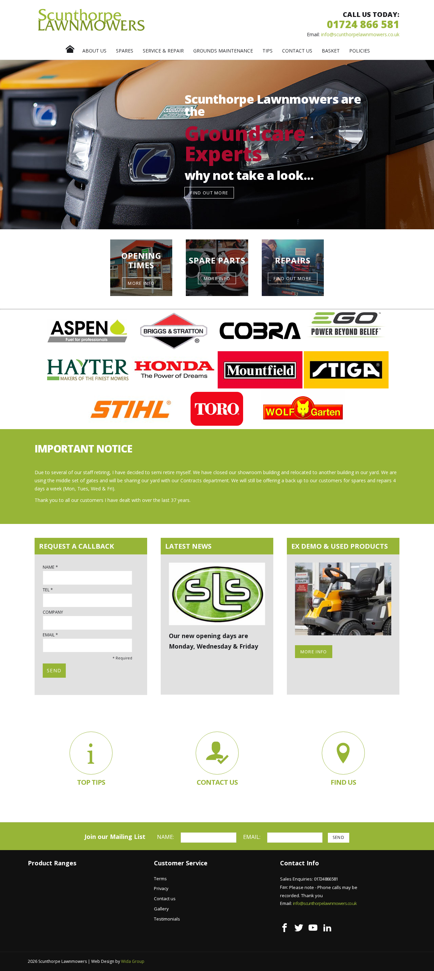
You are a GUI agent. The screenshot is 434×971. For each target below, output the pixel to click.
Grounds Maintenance (223, 50)
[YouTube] (313, 927)
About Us (94, 50)
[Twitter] (298, 927)
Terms (160, 878)
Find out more (209, 193)
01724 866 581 (363, 24)
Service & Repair (163, 50)
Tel (46, 590)
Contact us (297, 50)
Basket (331, 50)
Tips (267, 50)
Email (49, 635)
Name (49, 567)
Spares (124, 50)
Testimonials (167, 919)
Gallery (161, 909)
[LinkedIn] (327, 927)
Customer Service (181, 863)
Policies (359, 50)
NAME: (166, 837)
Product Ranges (52, 863)
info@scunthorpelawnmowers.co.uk (360, 34)
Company (53, 612)
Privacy (161, 888)
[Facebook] (284, 927)
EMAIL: (252, 837)
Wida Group (132, 961)
